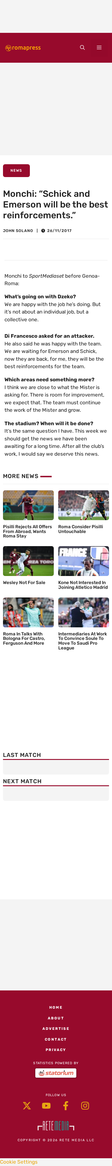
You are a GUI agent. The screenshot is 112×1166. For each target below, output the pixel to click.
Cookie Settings (19, 1162)
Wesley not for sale (24, 582)
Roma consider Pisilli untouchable (80, 529)
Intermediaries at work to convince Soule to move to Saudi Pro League (82, 641)
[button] (82, 48)
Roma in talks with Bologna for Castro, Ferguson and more (24, 638)
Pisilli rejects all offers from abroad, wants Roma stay (27, 531)
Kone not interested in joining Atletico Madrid (83, 585)
